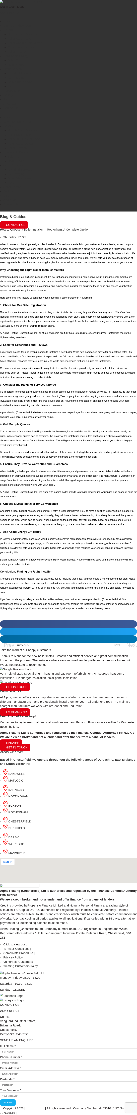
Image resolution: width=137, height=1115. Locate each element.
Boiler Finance (17, 51)
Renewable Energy (16, 56)
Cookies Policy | (60, 1112)
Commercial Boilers (21, 47)
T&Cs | (44, 1112)
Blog (6, 99)
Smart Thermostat (20, 82)
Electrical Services (20, 73)
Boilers (8, 30)
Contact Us (10, 108)
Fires (11, 86)
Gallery (8, 95)
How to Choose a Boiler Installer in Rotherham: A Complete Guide (44, 229)
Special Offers (12, 90)
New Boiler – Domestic (23, 34)
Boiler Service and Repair (25, 43)
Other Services (13, 69)
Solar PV (13, 60)
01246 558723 (9, 12)
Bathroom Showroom (17, 25)
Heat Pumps (16, 64)
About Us (9, 103)
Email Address (10, 1068)
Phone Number (11, 1057)
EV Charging (16, 77)
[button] (68, 624)
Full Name (8, 1046)
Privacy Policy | (28, 1112)
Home (7, 21)
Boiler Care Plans (19, 38)
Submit (8, 1102)
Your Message (10, 1090)
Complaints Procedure (86, 1112)
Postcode (7, 1079)
